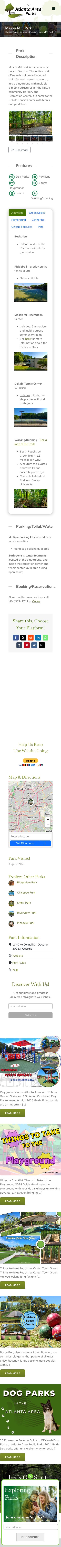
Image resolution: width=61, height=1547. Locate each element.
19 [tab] (22, 140)
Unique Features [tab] (21, 226)
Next (49, 139)
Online (36, 601)
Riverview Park (26, 912)
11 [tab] (22, 136)
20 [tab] (27, 140)
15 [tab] (43, 136)
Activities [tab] (17, 212)
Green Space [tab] (37, 212)
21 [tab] (32, 140)
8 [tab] (48, 131)
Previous (11, 139)
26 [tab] (22, 144)
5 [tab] (32, 131)
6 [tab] (37, 131)
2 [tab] (17, 131)
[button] (30, 806)
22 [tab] (37, 140)
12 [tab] (27, 136)
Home (8, 32)
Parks (15, 32)
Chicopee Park (26, 892)
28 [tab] (32, 144)
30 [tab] (43, 144)
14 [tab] (37, 136)
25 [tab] (17, 144)
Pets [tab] (41, 226)
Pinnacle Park (25, 922)
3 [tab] (22, 131)
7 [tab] (43, 131)
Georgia (23, 32)
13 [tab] (32, 136)
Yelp (15, 969)
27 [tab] (27, 144)
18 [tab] (17, 140)
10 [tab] (17, 136)
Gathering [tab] (38, 219)
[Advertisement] (30, 703)
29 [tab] (37, 144)
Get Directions (25, 843)
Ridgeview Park (27, 882)
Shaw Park (24, 902)
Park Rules (19, 962)
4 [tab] (27, 131)
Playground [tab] (18, 219)
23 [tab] (43, 140)
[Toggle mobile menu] (54, 8)
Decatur (33, 32)
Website (17, 955)
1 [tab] (12, 131)
